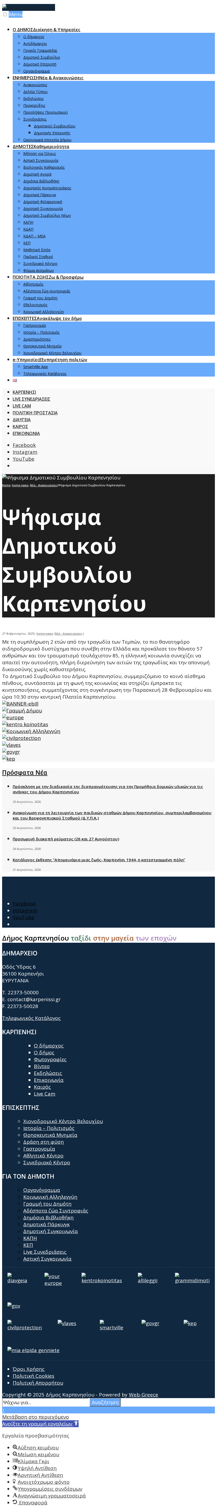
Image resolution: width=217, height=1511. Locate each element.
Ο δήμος (44, 1052)
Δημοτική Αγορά (37, 174)
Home (6, 485)
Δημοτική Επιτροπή (39, 64)
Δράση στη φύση (43, 1141)
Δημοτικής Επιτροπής (52, 132)
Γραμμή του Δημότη (40, 297)
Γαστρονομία (34, 325)
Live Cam (44, 1093)
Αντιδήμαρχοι (35, 43)
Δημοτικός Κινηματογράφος (47, 187)
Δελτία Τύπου (35, 91)
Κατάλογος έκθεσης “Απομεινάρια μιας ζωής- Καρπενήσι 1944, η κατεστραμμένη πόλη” (99, 859)
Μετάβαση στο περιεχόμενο (35, 1416)
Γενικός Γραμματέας (40, 50)
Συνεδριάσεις (35, 119)
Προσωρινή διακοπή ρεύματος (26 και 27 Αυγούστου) (66, 838)
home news (20, 485)
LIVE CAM (22, 406)
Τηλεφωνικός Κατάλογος (44, 373)
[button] (40, 1423)
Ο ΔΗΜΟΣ (46, 30)
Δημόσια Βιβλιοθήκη (41, 181)
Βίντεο (42, 1066)
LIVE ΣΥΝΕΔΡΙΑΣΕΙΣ (31, 399)
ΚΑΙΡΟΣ (20, 426)
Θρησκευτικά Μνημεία (42, 346)
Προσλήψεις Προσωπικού (45, 112)
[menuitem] (114, 50)
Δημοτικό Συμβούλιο (41, 57)
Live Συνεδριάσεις (44, 1251)
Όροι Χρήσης (28, 1369)
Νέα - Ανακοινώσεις (44, 485)
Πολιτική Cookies (33, 1375)
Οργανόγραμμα (36, 71)
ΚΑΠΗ (28, 222)
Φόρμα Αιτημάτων (38, 270)
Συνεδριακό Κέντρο (40, 263)
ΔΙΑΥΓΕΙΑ (22, 420)
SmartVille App (35, 366)
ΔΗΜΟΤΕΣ (41, 146)
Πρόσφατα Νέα (24, 772)
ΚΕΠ (26, 242)
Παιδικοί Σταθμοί (38, 256)
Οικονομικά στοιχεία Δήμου (47, 139)
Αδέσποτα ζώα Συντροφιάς (55, 1210)
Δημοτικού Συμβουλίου (54, 126)
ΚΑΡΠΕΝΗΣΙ (24, 392)
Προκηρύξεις (34, 105)
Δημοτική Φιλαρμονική (42, 201)
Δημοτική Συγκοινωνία (43, 208)
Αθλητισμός (33, 284)
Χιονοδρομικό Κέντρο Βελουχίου (52, 352)
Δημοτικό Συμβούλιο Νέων (47, 215)
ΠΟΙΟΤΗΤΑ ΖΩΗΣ (48, 277)
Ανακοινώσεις (35, 84)
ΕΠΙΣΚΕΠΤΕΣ (47, 318)
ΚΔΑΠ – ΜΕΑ (34, 236)
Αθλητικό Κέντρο (43, 1155)
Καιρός (42, 1086)
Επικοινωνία (49, 1080)
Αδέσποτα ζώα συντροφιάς (46, 291)
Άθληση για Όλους (39, 153)
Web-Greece (143, 1394)
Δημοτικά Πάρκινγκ (39, 194)
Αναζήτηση (105, 1402)
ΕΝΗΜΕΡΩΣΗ (48, 78)
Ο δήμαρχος (33, 36)
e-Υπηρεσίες (50, 360)
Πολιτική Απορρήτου (38, 1382)
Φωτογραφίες (50, 1059)
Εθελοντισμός (35, 304)
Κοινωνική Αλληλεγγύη (43, 311)
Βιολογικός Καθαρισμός (44, 167)
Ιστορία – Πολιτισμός (41, 332)
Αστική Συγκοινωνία (40, 160)
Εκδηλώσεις (33, 98)
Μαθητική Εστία (36, 249)
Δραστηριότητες (37, 339)
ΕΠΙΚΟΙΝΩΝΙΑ (26, 433)
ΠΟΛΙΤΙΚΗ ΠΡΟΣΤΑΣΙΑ (35, 413)
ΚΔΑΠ (28, 229)
